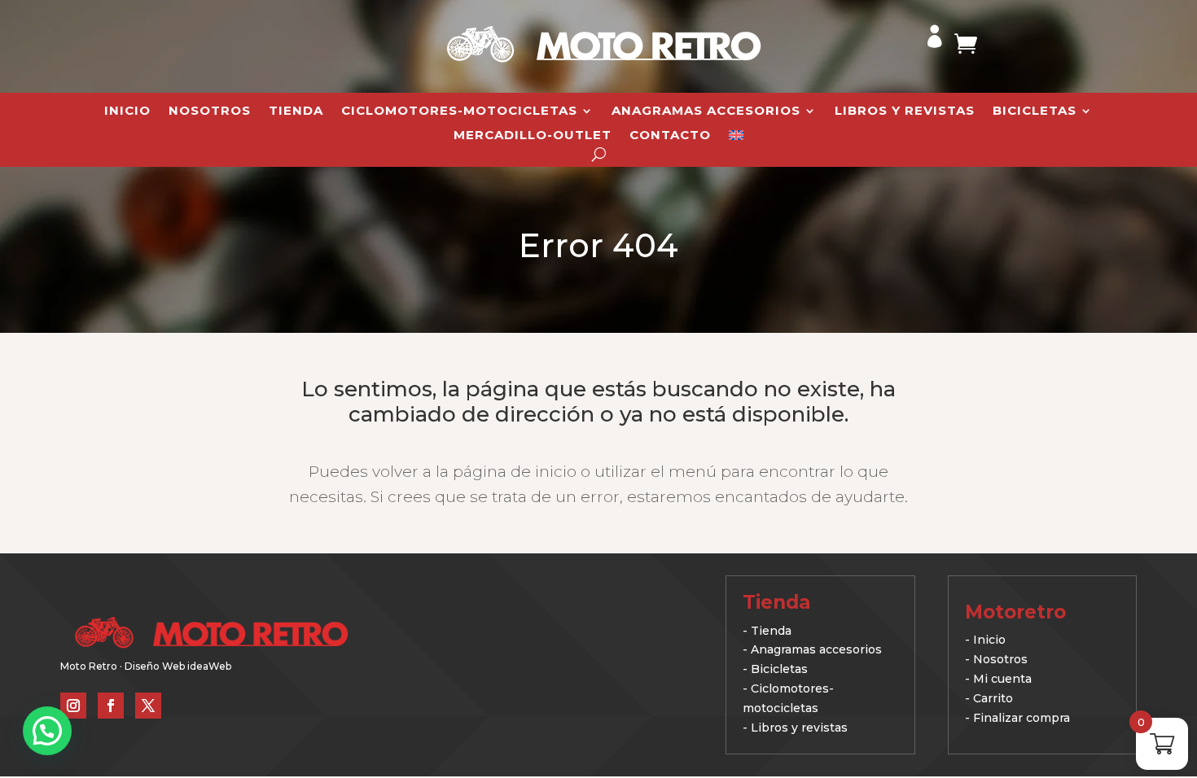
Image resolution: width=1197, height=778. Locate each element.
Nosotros (210, 111)
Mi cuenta (1002, 678)
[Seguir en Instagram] (73, 706)
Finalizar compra (1021, 717)
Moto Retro (88, 666)
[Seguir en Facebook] (111, 706)
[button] (47, 730)
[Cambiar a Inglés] (736, 138)
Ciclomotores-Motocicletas (459, 111)
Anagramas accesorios (816, 649)
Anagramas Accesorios (706, 111)
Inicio (127, 111)
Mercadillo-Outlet (533, 135)
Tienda (296, 111)
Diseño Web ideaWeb (178, 666)
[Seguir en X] (148, 706)
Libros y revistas (905, 111)
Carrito (993, 698)
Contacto (670, 135)
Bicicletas (1034, 111)
